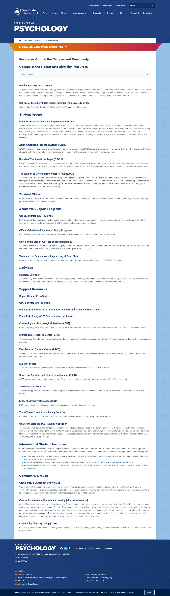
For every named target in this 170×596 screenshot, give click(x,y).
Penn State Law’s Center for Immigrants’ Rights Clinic (47, 465)
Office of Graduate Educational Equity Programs (45, 230)
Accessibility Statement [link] (82, 592)
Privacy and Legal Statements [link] (62, 592)
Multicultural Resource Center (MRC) (39, 335)
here (118, 198)
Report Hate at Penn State (33, 296)
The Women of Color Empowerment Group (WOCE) (47, 173)
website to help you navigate (101, 456)
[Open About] (68, 13)
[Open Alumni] (139, 13)
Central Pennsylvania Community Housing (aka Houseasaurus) (53, 500)
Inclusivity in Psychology (32, 40)
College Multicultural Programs (36, 216)
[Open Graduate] (103, 13)
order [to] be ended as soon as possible (116, 462)
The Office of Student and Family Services (42, 412)
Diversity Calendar (29, 274)
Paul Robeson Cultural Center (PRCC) (39, 349)
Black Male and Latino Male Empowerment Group (46, 121)
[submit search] (152, 6)
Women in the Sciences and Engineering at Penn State (49, 256)
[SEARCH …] (140, 5)
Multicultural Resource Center (35, 85)
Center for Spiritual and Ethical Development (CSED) (48, 375)
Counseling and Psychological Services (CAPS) (44, 323)
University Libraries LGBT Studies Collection (43, 424)
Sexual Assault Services (32, 386)
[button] (147, 74)
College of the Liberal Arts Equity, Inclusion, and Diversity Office (54, 103)
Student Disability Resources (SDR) (38, 401)
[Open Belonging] (154, 13)
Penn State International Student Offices (67, 451)
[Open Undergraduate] (88, 13)
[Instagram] (70, 548)
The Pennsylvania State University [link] (39, 592)
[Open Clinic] (126, 13)
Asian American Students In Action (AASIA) (42, 145)
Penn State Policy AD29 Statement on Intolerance (46, 316)
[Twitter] (66, 548)
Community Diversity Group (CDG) (38, 523)
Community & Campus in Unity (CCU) (39, 483)
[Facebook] (61, 548)
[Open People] (115, 13)
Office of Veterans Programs (34, 303)
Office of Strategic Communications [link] (121, 592)
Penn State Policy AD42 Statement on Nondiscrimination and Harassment (59, 309)
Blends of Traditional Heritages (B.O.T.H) (41, 159)
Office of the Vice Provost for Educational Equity (45, 241)
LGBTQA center (27, 364)
